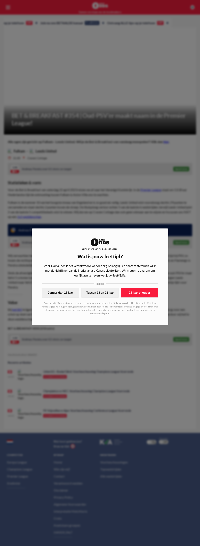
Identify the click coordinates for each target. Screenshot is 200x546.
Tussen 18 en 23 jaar (100, 292)
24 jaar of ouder (139, 292)
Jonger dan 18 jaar (60, 292)
